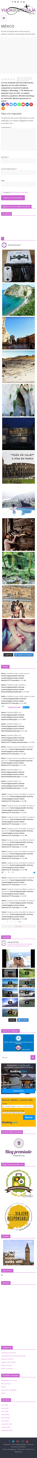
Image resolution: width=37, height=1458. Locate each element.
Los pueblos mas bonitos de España (13, 1356)
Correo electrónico (9, 169)
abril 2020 (4, 1411)
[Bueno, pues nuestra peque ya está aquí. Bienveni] (18, 635)
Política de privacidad (19, 192)
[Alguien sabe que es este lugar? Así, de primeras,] (18, 400)
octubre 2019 (5, 1427)
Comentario (6, 127)
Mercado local (6, 1384)
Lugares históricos (7, 1359)
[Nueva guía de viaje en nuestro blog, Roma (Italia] (18, 467)
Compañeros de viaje (8, 1353)
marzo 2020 (5, 1414)
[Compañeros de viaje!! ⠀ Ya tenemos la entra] (18, 601)
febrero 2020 (5, 1418)
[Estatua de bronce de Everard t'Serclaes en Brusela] (18, 534)
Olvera (3, 1393)
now (13, 872)
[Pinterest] (31, 104)
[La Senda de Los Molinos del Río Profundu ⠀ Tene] (18, 568)
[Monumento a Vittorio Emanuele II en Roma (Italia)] (18, 434)
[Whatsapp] (19, 104)
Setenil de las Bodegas (9, 1390)
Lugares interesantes (8, 1362)
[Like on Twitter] (15, 921)
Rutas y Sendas (6, 1365)
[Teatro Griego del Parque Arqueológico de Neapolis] (18, 366)
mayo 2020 (5, 1408)
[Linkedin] (27, 104)
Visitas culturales (7, 1368)
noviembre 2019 (6, 1424)
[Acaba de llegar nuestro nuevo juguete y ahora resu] (18, 266)
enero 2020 (5, 1421)
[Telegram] (15, 104)
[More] (3, 108)
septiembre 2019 (7, 1430)
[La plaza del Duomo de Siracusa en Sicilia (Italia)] (18, 333)
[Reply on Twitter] (8, 921)
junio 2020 (4, 1405)
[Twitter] (11, 104)
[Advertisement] (18, 55)
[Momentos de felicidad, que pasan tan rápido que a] (18, 501)
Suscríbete (24, 1020)
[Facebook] (3, 104)
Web (3, 181)
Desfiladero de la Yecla (9, 1380)
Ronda (3, 1387)
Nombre (5, 157)
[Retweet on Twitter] (11, 921)
